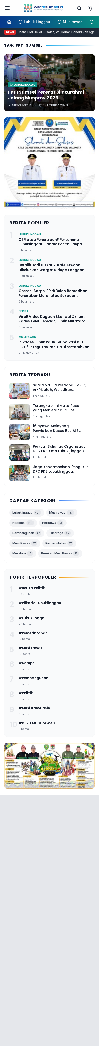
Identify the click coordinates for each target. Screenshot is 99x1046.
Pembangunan (26, 533)
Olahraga (59, 533)
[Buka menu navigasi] (7, 8)
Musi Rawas (24, 543)
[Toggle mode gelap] (90, 8)
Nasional (22, 523)
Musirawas (61, 512)
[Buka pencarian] (79, 8)
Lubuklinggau (26, 512)
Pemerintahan (58, 543)
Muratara (21, 553)
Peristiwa (52, 523)
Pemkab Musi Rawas (59, 553)
